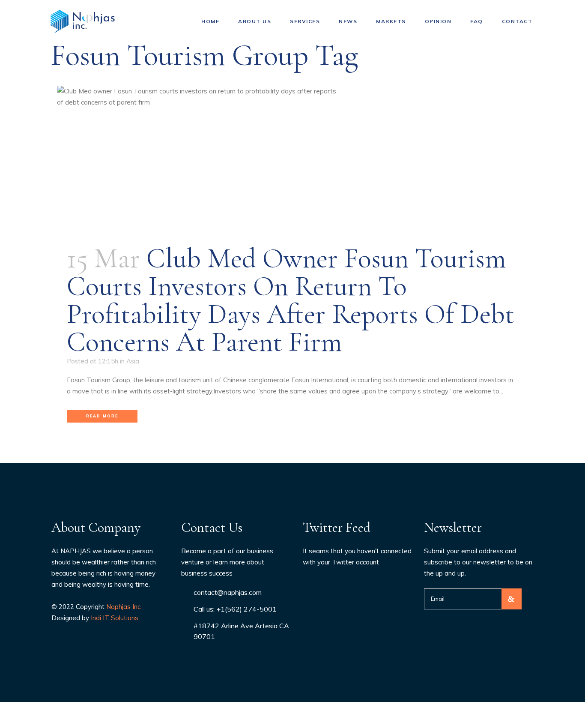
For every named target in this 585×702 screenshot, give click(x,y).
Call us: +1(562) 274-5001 (235, 609)
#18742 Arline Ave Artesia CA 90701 (241, 631)
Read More (102, 416)
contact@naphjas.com (228, 592)
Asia (132, 361)
